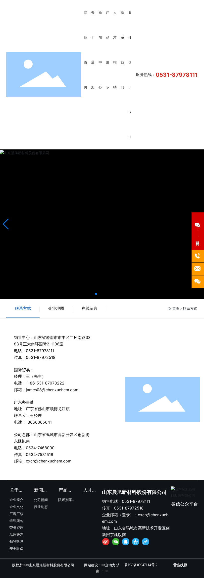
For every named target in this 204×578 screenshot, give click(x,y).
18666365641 (39, 422)
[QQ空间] (135, 541)
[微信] (115, 541)
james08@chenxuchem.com (52, 389)
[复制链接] (145, 541)
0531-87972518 (40, 357)
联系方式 (23, 308)
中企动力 (108, 565)
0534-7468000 (40, 447)
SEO (105, 571)
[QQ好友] (125, 541)
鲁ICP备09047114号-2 (141, 565)
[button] (96, 294)
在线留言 (90, 308)
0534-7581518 (39, 454)
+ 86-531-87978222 (45, 383)
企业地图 (56, 308)
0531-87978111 (177, 74)
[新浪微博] (105, 541)
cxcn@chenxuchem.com (48, 460)
